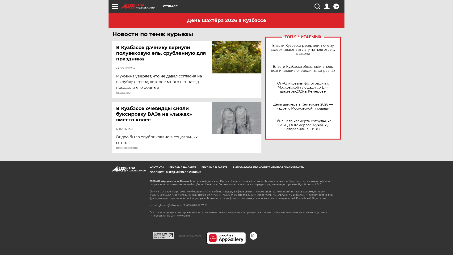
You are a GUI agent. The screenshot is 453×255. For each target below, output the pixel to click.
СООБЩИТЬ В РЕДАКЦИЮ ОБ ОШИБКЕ (175, 172)
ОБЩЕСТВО (123, 93)
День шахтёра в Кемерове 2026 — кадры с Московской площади (303, 106)
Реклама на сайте (182, 167)
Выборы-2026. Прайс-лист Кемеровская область (268, 167)
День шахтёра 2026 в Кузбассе (226, 20)
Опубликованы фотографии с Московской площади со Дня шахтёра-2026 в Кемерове (303, 87)
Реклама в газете (214, 167)
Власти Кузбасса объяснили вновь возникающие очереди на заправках (303, 69)
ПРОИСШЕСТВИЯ (127, 148)
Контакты (157, 167)
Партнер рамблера (190, 235)
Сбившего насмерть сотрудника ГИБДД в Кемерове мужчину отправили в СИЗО (303, 125)
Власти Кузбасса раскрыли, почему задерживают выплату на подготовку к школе (303, 50)
